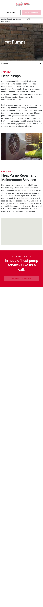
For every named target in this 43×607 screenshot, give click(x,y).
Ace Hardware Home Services (11, 19)
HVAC (28, 19)
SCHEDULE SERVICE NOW (23, 278)
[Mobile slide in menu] (3, 4)
